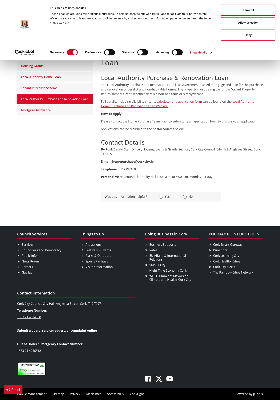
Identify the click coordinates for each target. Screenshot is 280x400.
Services (28, 244)
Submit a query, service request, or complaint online (57, 330)
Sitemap (58, 394)
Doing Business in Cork (166, 234)
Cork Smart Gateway (227, 244)
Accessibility (115, 394)
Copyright (137, 394)
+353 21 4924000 (29, 317)
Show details (198, 52)
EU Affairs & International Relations (167, 257)
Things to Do (92, 234)
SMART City (157, 265)
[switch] (109, 52)
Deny (248, 35)
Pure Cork (220, 250)
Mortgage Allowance (36, 110)
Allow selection (248, 22)
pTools (258, 394)
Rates (153, 250)
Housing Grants (32, 66)
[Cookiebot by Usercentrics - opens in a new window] (24, 52)
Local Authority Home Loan (41, 77)
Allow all (248, 10)
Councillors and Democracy (41, 250)
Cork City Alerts (224, 267)
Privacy (75, 394)
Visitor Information (99, 267)
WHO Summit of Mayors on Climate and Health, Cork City (170, 278)
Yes (167, 196)
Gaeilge (27, 272)
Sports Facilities (97, 261)
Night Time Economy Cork (167, 270)
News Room (30, 261)
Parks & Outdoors (98, 256)
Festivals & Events (98, 250)
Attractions (94, 244)
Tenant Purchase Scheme (39, 88)
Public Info (29, 256)
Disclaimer (93, 394)
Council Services (32, 234)
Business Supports (162, 244)
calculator (164, 101)
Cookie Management (32, 394)
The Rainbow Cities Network (233, 272)
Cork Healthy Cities (226, 261)
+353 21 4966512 (29, 351)
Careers (27, 267)
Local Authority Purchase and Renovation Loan (55, 99)
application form (190, 101)
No (191, 196)
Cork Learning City (226, 256)
